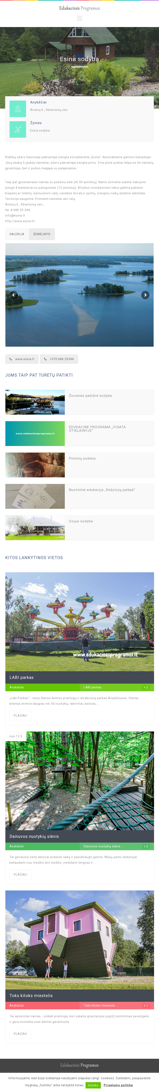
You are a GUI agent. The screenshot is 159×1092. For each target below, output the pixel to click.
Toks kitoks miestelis (99, 1005)
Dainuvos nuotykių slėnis (102, 846)
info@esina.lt (15, 215)
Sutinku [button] (93, 1085)
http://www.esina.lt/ (20, 221)
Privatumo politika (118, 1085)
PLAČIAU (20, 715)
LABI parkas (93, 687)
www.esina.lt (24, 359)
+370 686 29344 (62, 359)
